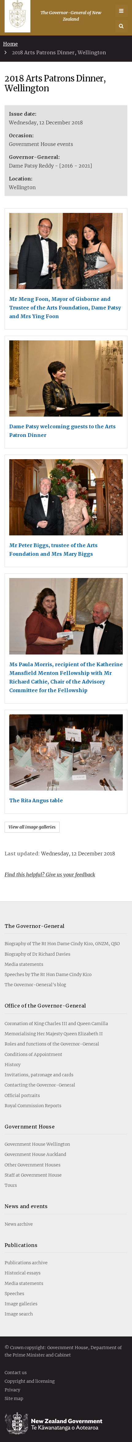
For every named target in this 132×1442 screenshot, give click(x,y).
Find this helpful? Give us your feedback (50, 874)
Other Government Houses (32, 1165)
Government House (30, 1127)
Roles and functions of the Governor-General (52, 1044)
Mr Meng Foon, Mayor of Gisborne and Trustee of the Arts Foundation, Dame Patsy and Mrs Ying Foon (65, 307)
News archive (19, 1224)
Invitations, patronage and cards (39, 1075)
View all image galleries (32, 827)
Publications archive (26, 1262)
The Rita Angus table (36, 800)
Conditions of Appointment (33, 1054)
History (13, 1064)
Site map (14, 1399)
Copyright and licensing (30, 1381)
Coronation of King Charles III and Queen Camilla (56, 1023)
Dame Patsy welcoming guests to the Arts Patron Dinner (62, 430)
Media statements (24, 964)
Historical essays (23, 1273)
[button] (121, 26)
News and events (26, 1206)
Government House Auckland (35, 1154)
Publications (21, 1245)
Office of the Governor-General (45, 1006)
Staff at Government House (33, 1175)
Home (10, 44)
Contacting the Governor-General (40, 1085)
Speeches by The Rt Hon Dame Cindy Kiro (48, 974)
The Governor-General (34, 926)
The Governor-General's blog (35, 984)
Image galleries (21, 1304)
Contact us (16, 1373)
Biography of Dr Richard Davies (37, 954)
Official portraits (22, 1095)
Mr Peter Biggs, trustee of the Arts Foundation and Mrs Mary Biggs (53, 549)
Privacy (12, 1390)
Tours (11, 1185)
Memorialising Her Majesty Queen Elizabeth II (54, 1034)
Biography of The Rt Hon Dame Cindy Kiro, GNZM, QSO (62, 943)
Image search (19, 1314)
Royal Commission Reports (33, 1105)
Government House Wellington (37, 1144)
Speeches (14, 1293)
